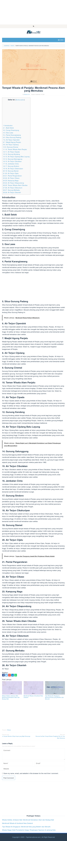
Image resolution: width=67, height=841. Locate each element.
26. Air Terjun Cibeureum (12, 188)
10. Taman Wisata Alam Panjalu (15, 149)
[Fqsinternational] (33, 32)
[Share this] (3, 675)
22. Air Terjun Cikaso (11, 178)
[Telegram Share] (12, 675)
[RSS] (33, 26)
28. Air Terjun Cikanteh (12, 192)
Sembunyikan (20, 100)
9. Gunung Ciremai (10, 147)
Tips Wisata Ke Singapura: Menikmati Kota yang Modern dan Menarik (54, 697)
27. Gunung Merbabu (11, 190)
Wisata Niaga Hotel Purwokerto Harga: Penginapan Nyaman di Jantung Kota (28, 830)
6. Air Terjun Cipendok (11, 140)
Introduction (8, 125)
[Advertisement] (33, 12)
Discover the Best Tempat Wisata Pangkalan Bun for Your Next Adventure (50, 736)
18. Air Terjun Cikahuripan (13, 168)
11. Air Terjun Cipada (11, 152)
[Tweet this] (6, 675)
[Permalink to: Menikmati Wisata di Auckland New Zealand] (33, 688)
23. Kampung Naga (10, 180)
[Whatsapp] (15, 675)
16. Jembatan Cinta (11, 164)
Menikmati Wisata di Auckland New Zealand (33, 696)
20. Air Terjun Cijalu (11, 173)
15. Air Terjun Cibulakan (12, 161)
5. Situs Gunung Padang (12, 137)
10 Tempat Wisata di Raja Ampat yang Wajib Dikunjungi (16, 735)
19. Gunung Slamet (10, 171)
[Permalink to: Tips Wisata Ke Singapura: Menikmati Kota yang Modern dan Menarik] (55, 688)
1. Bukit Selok (8, 128)
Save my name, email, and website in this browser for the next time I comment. (31, 773)
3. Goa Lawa (8, 133)
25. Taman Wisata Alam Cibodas (15, 185)
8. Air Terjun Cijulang (11, 144)
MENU (62, 40)
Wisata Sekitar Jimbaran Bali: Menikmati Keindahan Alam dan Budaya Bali (11, 697)
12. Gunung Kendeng (11, 154)
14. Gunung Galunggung (12, 159)
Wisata (9, 730)
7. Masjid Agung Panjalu (12, 142)
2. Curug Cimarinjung (11, 130)
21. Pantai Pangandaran (12, 176)
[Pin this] (9, 675)
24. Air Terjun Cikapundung (13, 183)
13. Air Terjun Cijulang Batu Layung (16, 156)
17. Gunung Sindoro (11, 166)
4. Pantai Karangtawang (12, 135)
